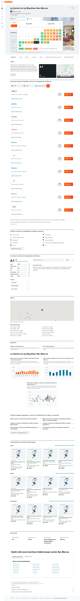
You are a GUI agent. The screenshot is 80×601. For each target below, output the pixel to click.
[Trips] (2, 23)
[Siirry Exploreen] (2, 17)
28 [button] (31, 42)
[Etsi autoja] (2, 11)
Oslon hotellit (15, 567)
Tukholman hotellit (36, 567)
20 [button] (29, 39)
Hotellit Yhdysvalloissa (34, 598)
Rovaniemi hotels (55, 572)
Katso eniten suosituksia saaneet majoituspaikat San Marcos (61, 501)
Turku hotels (35, 572)
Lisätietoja (62, 219)
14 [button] (42, 36)
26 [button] (25, 42)
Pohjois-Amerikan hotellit (24, 598)
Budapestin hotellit (36, 569)
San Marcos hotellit (49, 598)
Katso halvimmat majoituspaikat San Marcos (65, 473)
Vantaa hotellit (16, 564)
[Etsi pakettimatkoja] (2, 13)
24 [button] (19, 42)
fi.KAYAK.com (12, 598)
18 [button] (22, 39)
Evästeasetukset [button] (13, 224)
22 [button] (35, 39)
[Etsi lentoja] (2, 5)
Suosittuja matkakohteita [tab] (17, 556)
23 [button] (37, 39)
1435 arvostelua (17, 11)
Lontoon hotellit (55, 564)
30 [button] (38, 42)
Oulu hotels (35, 571)
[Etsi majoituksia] (2, 8)
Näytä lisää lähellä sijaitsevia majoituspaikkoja (64, 445)
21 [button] (42, 39)
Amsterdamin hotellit (56, 569)
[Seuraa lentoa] (2, 19)
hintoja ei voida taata (39, 583)
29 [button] (35, 42)
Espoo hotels (15, 572)
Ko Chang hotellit (55, 565)
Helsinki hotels (16, 571)
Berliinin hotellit (16, 569)
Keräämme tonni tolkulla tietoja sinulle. (20, 589)
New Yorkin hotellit (36, 564)
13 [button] (28, 36)
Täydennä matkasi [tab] (28, 556)
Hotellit (17, 598)
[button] (2, 2)
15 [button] (34, 36)
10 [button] (19, 36)
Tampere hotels (55, 571)
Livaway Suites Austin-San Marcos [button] (66, 488)
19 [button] (57, 36)
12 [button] (57, 33)
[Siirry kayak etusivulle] (8, 2)
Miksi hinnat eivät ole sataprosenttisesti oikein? (22, 591)
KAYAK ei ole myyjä (16, 587)
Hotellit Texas (42, 598)
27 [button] (29, 42)
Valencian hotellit (36, 565)
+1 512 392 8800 (13, 15)
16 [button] (48, 36)
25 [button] (23, 42)
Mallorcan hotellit (16, 565)
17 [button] (51, 36)
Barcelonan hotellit (55, 567)
